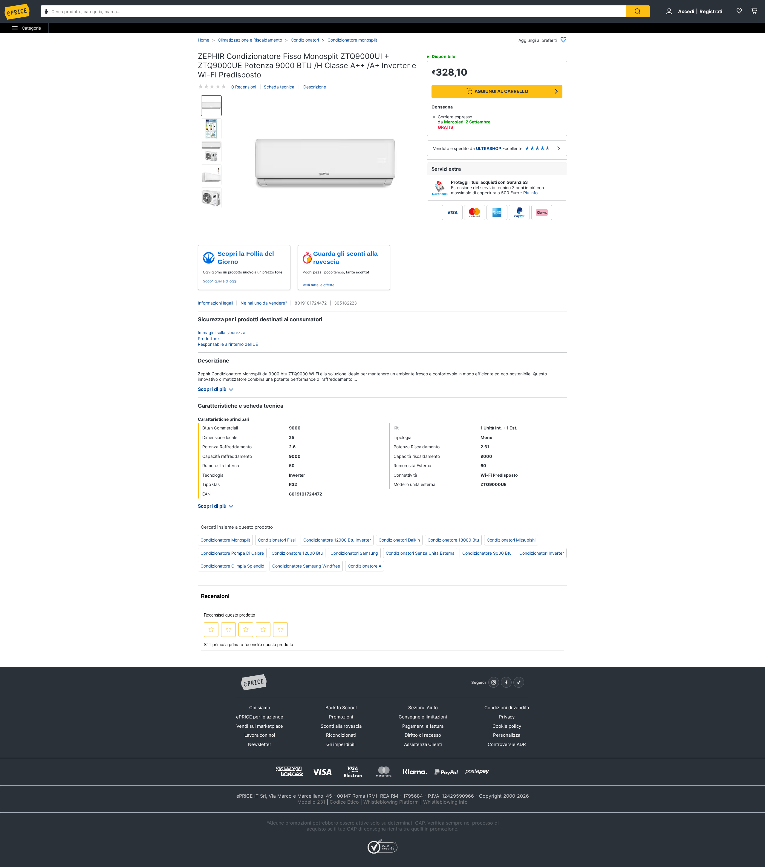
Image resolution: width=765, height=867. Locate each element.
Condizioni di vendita (506, 707)
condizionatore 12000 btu (297, 553)
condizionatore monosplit (225, 539)
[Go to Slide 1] (211, 105)
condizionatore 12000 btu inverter (337, 539)
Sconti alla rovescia (341, 726)
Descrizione (314, 86)
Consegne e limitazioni (423, 717)
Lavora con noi (259, 735)
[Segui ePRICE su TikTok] (518, 682)
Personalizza (506, 735)
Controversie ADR (507, 744)
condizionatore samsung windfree (306, 565)
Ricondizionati (341, 735)
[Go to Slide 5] (211, 197)
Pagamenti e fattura (422, 726)
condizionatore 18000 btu (453, 539)
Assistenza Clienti (423, 744)
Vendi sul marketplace (259, 726)
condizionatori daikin (399, 539)
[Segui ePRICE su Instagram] (493, 682)
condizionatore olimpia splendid (232, 565)
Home (203, 39)
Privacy (507, 717)
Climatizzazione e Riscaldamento (250, 39)
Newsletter (259, 744)
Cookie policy (506, 726)
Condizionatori (305, 39)
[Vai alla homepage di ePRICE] (254, 682)
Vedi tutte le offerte (318, 285)
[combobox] (333, 11)
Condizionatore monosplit (352, 39)
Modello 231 (311, 802)
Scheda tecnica (279, 86)
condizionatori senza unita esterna (420, 553)
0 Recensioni (243, 86)
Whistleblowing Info (445, 802)
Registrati (711, 11)
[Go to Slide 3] (211, 151)
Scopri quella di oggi (220, 281)
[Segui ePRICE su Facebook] (506, 682)
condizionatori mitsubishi (511, 539)
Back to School (341, 707)
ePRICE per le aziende (259, 717)
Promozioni (341, 717)
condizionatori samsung (354, 553)
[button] (325, 164)
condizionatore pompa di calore (232, 553)
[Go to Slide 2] (211, 128)
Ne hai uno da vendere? (264, 302)
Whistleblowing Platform (391, 802)
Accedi (686, 11)
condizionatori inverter (541, 553)
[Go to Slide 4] (211, 174)
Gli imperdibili (341, 744)
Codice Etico (344, 802)
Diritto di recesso (423, 735)
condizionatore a (364, 565)
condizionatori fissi (277, 539)
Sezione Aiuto (423, 707)
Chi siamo (259, 707)
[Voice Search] (46, 12)
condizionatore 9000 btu (487, 553)
